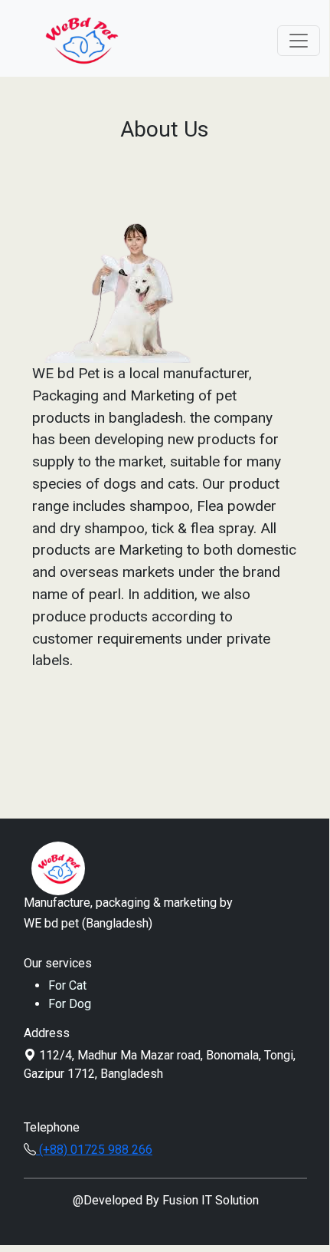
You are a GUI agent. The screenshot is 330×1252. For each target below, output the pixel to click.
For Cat (67, 985)
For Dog (69, 1004)
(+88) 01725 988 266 (94, 1149)
